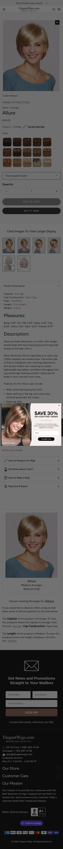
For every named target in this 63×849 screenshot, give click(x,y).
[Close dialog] (59, 405)
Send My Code (46, 439)
